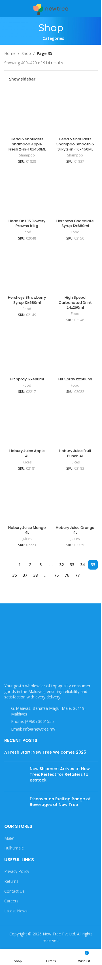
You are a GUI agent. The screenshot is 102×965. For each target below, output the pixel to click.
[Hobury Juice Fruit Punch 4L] (75, 423)
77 (77, 575)
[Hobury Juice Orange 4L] (75, 500)
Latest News (15, 911)
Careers (11, 901)
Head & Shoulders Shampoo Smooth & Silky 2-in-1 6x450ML (75, 144)
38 (35, 575)
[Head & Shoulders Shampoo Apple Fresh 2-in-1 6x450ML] (27, 112)
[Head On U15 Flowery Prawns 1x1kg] (27, 193)
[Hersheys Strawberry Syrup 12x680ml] (27, 270)
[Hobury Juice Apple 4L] (27, 423)
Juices (27, 462)
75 (56, 575)
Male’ (9, 838)
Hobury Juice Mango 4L (27, 530)
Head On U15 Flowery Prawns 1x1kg (26, 223)
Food (27, 232)
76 (67, 575)
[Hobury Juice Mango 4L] (27, 500)
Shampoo (27, 155)
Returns (11, 881)
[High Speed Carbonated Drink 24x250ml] (75, 270)
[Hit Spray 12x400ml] (27, 352)
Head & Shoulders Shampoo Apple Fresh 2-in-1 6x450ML (27, 144)
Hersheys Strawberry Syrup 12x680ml (27, 300)
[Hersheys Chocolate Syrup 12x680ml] (75, 193)
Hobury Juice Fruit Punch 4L (75, 453)
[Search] (95, 8)
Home (10, 53)
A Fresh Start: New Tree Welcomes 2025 (45, 752)
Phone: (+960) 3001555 (32, 721)
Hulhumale (14, 848)
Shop (26, 53)
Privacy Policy (16, 871)
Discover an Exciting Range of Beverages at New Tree (60, 801)
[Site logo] (51, 8)
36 (14, 575)
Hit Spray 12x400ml (27, 379)
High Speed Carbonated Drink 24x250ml (75, 302)
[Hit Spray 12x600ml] (75, 352)
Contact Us (14, 891)
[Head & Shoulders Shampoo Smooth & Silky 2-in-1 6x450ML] (75, 112)
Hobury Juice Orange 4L (75, 530)
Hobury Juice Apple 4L (27, 453)
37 (25, 575)
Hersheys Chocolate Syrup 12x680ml (75, 223)
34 (82, 564)
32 (61, 564)
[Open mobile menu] (6, 8)
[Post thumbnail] (15, 776)
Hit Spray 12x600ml (75, 379)
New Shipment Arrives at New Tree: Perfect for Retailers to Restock (60, 774)
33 (72, 564)
